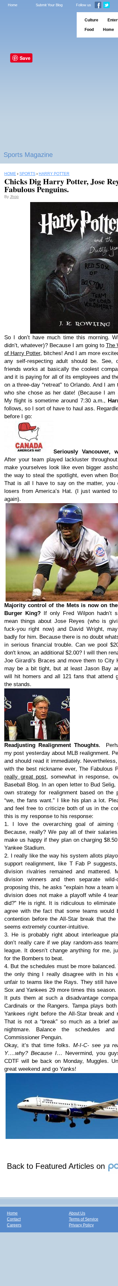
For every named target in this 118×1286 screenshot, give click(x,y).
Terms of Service (83, 1219)
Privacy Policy (81, 1225)
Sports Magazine (28, 154)
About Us (77, 1213)
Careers (14, 1225)
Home (12, 5)
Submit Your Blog (49, 5)
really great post (25, 777)
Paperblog (36, 24)
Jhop (14, 196)
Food (89, 29)
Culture (91, 20)
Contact (14, 1219)
